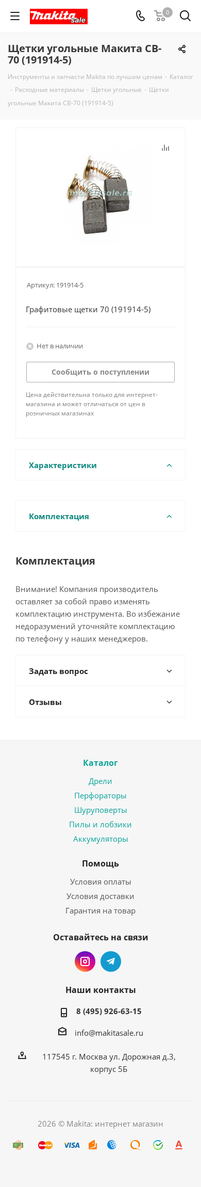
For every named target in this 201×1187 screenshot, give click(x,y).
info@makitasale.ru (109, 1033)
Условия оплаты (100, 881)
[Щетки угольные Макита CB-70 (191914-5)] (100, 193)
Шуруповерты (100, 810)
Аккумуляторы (100, 838)
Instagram (85, 961)
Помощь (100, 863)
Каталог (100, 762)
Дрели (100, 781)
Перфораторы (100, 795)
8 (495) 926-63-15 (109, 1011)
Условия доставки (100, 896)
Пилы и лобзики (100, 824)
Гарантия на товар (100, 910)
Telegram (110, 961)
